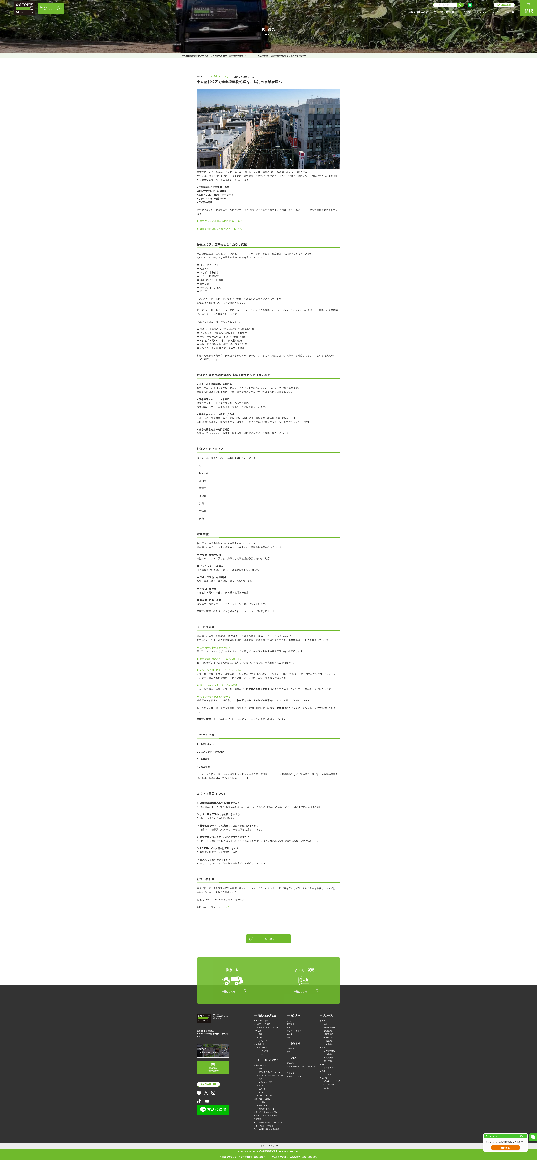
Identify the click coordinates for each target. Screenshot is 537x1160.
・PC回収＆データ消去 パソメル (270, 1075)
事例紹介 (290, 1073)
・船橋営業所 (327, 1038)
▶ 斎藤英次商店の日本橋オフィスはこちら (219, 229)
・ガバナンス (262, 1041)
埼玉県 (322, 1071)
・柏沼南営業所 (328, 1027)
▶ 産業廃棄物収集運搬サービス (213, 647)
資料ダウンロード (294, 1076)
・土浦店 (325, 1088)
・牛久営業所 (327, 1058)
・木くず (260, 1085)
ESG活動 (257, 1031)
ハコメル (290, 1070)
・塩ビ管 (260, 1092)
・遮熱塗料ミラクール (265, 1109)
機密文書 (290, 1024)
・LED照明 (261, 1102)
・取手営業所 (327, 1061)
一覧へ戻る (268, 939)
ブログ (289, 1052)
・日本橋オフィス (329, 1068)
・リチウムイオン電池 (265, 1096)
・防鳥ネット (262, 1106)
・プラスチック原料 (265, 1082)
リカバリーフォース (262, 1021)
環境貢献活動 (259, 1044)
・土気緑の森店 (328, 1084)
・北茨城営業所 (328, 1051)
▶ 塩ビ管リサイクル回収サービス (215, 696)
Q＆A (294, 1058)
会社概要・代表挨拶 (262, 1024)
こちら (226, 907)
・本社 (325, 1024)
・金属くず (261, 1089)
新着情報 (290, 1049)
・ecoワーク (262, 1054)
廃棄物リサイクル (261, 1065)
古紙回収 (290, 1063)
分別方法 (295, 1015)
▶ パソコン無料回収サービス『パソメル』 (219, 670)
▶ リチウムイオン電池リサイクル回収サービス (222, 685)
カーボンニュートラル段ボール (266, 1116)
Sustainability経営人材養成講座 (266, 1129)
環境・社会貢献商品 (262, 1099)
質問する (505, 1147)
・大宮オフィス (328, 1074)
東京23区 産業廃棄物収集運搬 (266, 1112)
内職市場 (257, 1119)
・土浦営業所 (327, 1054)
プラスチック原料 (294, 1031)
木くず (289, 1034)
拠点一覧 (328, 1015)
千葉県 (322, 1021)
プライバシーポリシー (268, 1145)
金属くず (290, 1038)
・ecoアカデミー (263, 1051)
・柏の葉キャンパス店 (331, 1081)
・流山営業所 (327, 1031)
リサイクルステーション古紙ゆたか (268, 1122)
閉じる (522, 1136)
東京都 (322, 1064)
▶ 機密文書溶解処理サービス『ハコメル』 (219, 659)
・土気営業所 (327, 1044)
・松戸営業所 (327, 1034)
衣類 (289, 1027)
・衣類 (259, 1079)
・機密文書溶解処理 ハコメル (268, 1072)
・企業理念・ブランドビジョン (269, 1027)
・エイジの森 (262, 1048)
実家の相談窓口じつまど (263, 1126)
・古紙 (259, 1069)
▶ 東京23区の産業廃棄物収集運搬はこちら (220, 221)
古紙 (289, 1021)
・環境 (259, 1034)
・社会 (259, 1038)
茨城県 (322, 1048)
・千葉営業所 (327, 1041)
